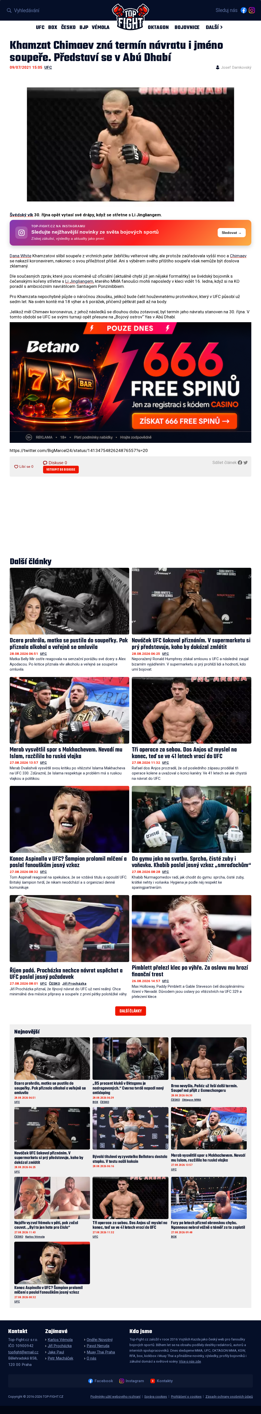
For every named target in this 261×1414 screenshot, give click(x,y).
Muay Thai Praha (101, 1352)
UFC (40, 27)
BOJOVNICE (187, 27)
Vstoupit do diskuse (60, 469)
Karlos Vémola (35, 1236)
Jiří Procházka (74, 983)
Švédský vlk (21, 214)
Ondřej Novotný (100, 1339)
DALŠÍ (212, 27)
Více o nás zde (190, 1361)
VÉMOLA (101, 27)
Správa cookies (155, 1396)
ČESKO (68, 27)
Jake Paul (56, 1352)
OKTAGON (158, 27)
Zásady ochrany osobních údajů (229, 1396)
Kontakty (165, 1381)
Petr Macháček (60, 1358)
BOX (52, 27)
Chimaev (238, 255)
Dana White (20, 255)
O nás (91, 1358)
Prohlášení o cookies (186, 1396)
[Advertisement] (130, 517)
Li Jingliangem (79, 281)
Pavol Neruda (98, 1346)
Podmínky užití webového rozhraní (115, 1396)
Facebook (104, 1381)
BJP (84, 27)
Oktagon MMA (191, 1099)
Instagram (135, 1381)
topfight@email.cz (23, 1352)
